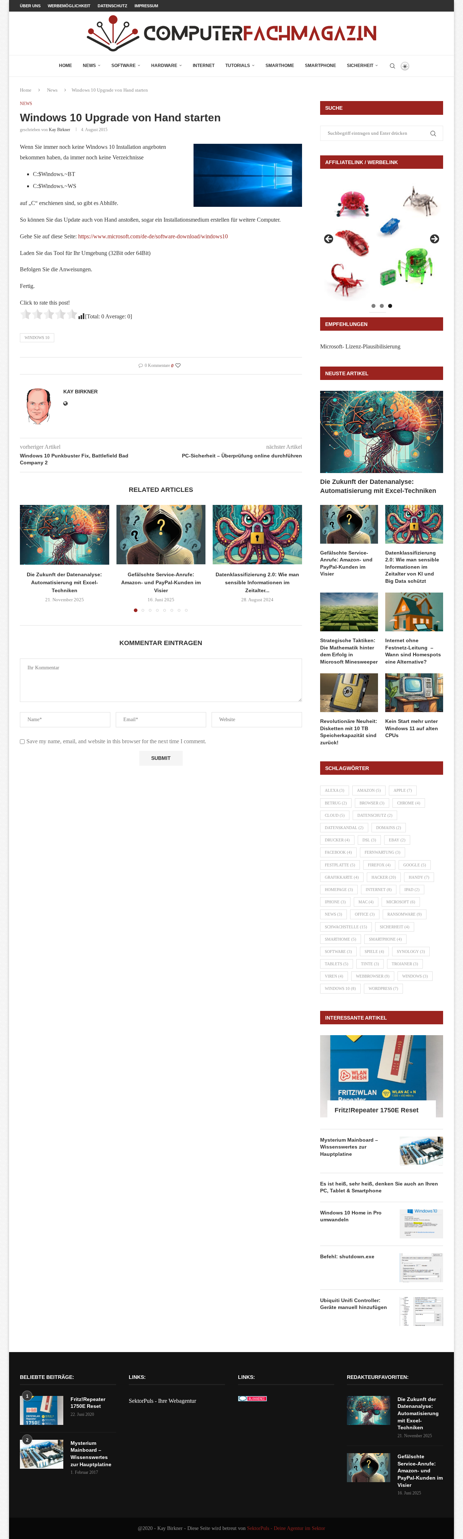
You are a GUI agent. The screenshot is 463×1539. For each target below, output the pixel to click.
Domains (388, 827)
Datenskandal (344, 827)
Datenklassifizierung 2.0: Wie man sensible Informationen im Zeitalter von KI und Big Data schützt (412, 567)
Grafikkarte (342, 877)
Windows (415, 976)
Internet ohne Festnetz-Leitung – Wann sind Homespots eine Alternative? (413, 651)
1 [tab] (373, 306)
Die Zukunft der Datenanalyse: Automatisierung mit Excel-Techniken (64, 582)
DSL (369, 840)
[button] (30, 558)
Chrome (408, 803)
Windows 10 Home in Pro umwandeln (351, 1216)
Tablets (336, 964)
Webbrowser (373, 976)
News (89, 65)
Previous (329, 239)
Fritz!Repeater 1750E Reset (377, 1110)
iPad (412, 889)
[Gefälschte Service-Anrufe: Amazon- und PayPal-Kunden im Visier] (161, 534)
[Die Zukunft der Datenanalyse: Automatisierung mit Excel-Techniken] (64, 534)
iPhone (335, 902)
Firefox (379, 865)
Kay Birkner (59, 129)
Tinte (370, 964)
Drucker (337, 840)
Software (123, 65)
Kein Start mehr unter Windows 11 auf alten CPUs (411, 728)
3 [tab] (390, 306)
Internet (203, 65)
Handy (419, 877)
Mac (366, 902)
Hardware (164, 65)
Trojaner (405, 964)
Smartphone (320, 65)
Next (434, 239)
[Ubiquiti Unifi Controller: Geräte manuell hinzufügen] (421, 1311)
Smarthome (280, 65)
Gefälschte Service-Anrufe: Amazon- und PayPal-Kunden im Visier (161, 582)
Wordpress (383, 988)
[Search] (392, 65)
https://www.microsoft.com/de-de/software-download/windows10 (153, 236)
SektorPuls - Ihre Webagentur (162, 1401)
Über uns (30, 6)
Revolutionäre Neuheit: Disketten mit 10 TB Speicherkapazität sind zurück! (348, 731)
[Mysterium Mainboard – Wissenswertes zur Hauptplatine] (421, 1151)
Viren (334, 976)
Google (414, 865)
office (365, 914)
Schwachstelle (346, 927)
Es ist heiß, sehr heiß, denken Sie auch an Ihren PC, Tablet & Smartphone (379, 1187)
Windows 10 (37, 337)
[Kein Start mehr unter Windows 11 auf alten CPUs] (414, 692)
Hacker (383, 877)
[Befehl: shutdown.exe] (421, 1267)
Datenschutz (112, 6)
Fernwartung (382, 852)
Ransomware (404, 914)
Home (65, 65)
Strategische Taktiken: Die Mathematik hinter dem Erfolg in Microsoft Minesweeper (349, 651)
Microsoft (400, 902)
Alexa (334, 790)
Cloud (335, 815)
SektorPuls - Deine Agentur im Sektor (286, 1528)
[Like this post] (177, 366)
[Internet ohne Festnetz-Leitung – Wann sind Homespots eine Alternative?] (414, 612)
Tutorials (237, 65)
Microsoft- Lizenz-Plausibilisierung (360, 346)
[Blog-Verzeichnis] (252, 1401)
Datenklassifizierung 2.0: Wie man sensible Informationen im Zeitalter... (257, 582)
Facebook (338, 852)
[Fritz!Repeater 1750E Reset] (381, 1076)
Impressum (146, 6)
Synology (411, 951)
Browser (372, 803)
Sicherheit (360, 65)
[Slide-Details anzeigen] (381, 241)
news (333, 914)
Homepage (339, 889)
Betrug (336, 803)
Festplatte (340, 865)
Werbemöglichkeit (69, 6)
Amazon (369, 790)
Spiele (374, 951)
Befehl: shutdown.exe (347, 1256)
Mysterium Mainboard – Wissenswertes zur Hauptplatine (349, 1147)
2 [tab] (382, 306)
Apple (403, 790)
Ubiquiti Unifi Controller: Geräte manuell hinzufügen (353, 1303)
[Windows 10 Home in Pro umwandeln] (421, 1223)
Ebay (397, 840)
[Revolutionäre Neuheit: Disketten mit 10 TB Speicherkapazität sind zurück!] (349, 692)
